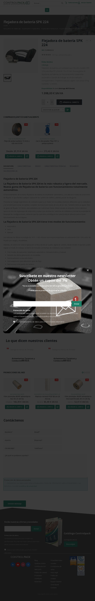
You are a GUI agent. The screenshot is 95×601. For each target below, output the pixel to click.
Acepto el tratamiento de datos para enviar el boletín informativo (39, 322)
